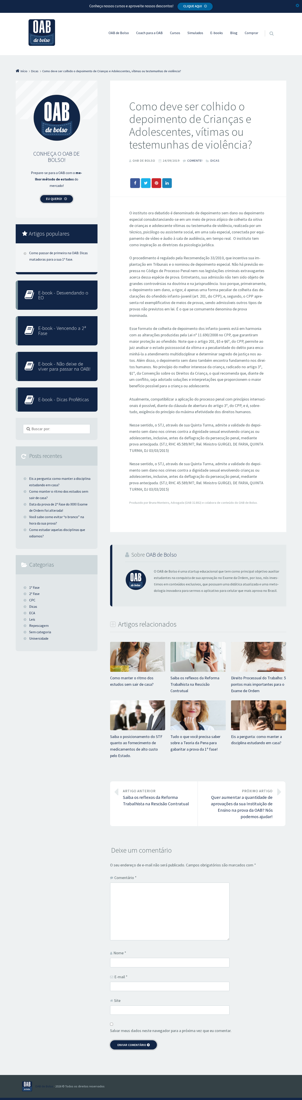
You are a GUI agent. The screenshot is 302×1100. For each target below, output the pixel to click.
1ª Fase (34, 587)
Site (117, 1000)
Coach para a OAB (149, 33)
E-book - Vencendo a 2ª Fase (62, 330)
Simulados (195, 33)
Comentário (125, 877)
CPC (32, 600)
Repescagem (39, 625)
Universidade (38, 638)
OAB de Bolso (119, 33)
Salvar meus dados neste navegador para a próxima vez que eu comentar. (170, 1030)
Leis (32, 619)
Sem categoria (40, 632)
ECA (32, 613)
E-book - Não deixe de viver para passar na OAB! (64, 366)
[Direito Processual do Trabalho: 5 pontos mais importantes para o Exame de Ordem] (258, 671)
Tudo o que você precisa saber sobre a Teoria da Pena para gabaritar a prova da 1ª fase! (195, 743)
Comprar (251, 33)
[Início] (28, 1086)
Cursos (175, 33)
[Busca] (267, 29)
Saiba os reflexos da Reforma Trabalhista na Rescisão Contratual (194, 684)
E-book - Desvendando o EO (63, 295)
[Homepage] (42, 32)
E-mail (121, 976)
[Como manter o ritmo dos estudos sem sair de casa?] (137, 671)
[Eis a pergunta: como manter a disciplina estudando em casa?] (258, 729)
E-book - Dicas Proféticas (63, 399)
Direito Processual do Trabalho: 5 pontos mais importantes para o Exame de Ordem (258, 684)
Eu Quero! (54, 199)
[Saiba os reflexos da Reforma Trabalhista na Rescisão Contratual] (198, 671)
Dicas (215, 161)
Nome (119, 952)
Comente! (195, 161)
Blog (233, 33)
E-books (216, 33)
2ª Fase (34, 593)
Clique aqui (192, 6)
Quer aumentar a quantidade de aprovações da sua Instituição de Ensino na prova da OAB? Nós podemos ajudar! (242, 804)
